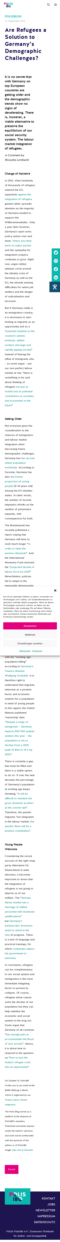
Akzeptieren (30, 626)
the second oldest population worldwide (20, 463)
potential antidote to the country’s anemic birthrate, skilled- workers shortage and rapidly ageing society (20, 340)
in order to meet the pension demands (17, 548)
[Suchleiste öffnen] (48, 5)
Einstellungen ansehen (30, 643)
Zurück (11, 1169)
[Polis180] (8, 5)
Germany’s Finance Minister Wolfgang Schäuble (19, 671)
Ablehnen (30, 634)
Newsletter (45, 1210)
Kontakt (48, 1198)
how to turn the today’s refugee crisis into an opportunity (18, 1062)
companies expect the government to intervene (19, 953)
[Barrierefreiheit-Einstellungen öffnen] (54, 287)
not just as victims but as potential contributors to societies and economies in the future (19, 396)
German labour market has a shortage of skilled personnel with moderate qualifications (20, 907)
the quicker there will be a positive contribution (19, 826)
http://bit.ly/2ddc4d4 (22, 1150)
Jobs (51, 1204)
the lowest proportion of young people (17, 481)
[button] (55, 590)
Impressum (37, 651)
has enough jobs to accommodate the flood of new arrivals (19, 1039)
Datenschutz (25, 651)
